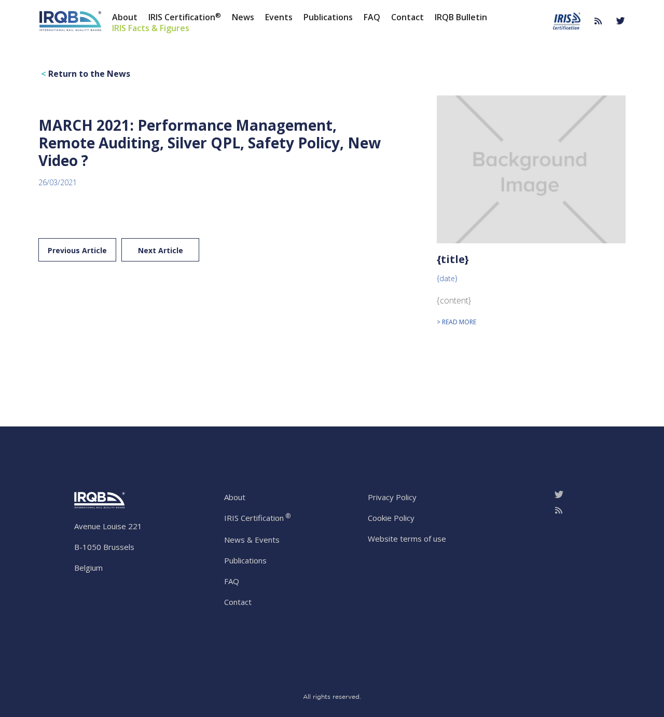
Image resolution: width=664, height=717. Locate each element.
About (124, 16)
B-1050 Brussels (104, 547)
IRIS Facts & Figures (150, 27)
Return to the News (85, 73)
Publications (328, 16)
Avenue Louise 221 (108, 526)
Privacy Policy (392, 497)
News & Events (252, 539)
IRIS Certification (184, 16)
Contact (407, 16)
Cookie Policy (391, 518)
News (243, 16)
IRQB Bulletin (461, 16)
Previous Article (77, 250)
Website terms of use (407, 538)
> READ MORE (456, 322)
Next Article (160, 250)
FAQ (372, 16)
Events (279, 16)
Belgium (88, 567)
